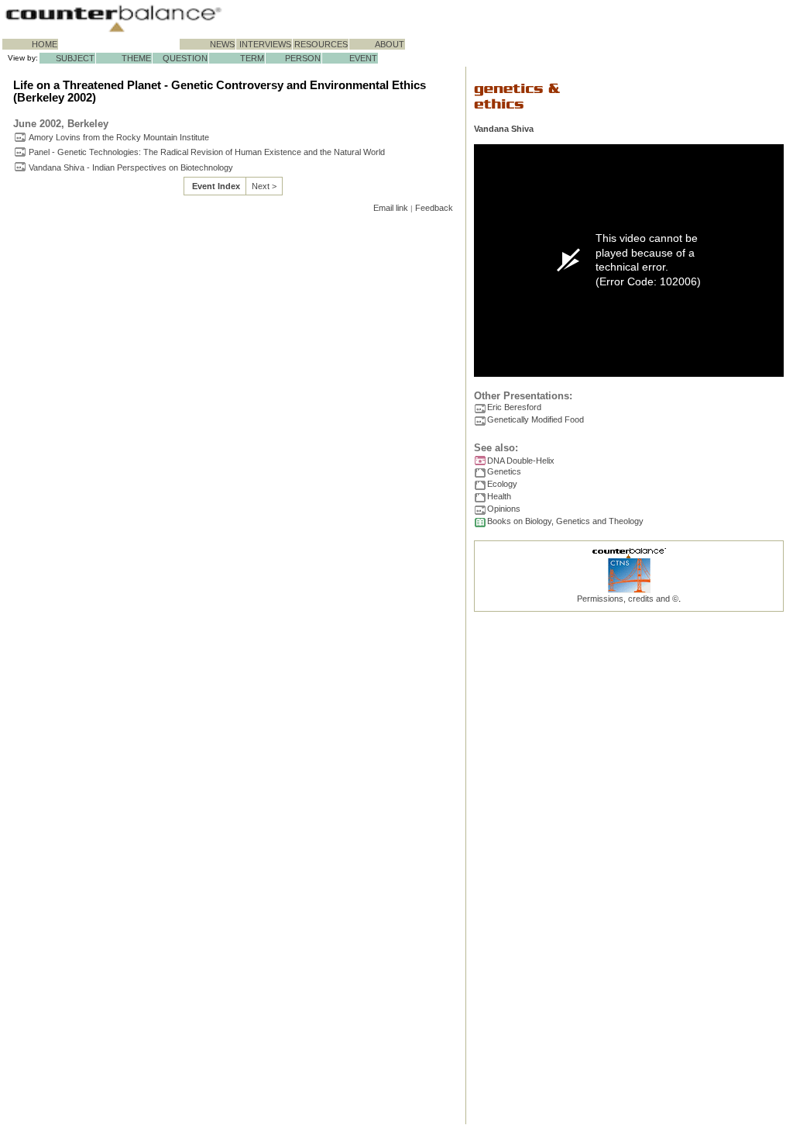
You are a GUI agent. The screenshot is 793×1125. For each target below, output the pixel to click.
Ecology (502, 483)
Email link (390, 207)
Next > (264, 186)
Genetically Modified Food (535, 419)
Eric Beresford (514, 407)
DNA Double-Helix (520, 460)
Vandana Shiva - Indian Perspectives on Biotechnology (131, 167)
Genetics (504, 471)
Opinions (503, 508)
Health (499, 496)
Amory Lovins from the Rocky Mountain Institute (119, 137)
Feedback (434, 207)
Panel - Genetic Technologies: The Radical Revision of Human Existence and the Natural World (207, 152)
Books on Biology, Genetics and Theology (565, 521)
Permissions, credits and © (627, 598)
